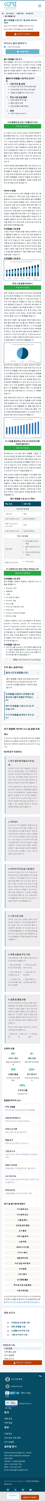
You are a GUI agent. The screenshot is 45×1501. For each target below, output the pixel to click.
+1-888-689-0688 (18, 1461)
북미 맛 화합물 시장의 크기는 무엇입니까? (20, 707)
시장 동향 (8, 1348)
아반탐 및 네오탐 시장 (20, 1322)
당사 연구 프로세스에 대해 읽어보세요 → (25, 1302)
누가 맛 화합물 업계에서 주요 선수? (20, 716)
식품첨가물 (19, 13)
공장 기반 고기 (33, 406)
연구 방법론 (9, 1355)
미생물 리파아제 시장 (20, 1330)
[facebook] (23, 1489)
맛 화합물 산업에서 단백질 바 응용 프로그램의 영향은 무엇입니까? (20, 697)
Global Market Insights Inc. (14, 1481)
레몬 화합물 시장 (18, 1326)
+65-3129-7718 (15, 1467)
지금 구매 (24, 51)
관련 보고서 (9, 1358)
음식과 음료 (10, 13)
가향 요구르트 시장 (19, 1334)
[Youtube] (30, 1489)
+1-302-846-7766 (15, 1464)
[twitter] (15, 1489)
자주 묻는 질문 (10, 1352)
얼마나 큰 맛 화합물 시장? (17, 672)
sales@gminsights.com (18, 1470)
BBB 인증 (32, 1058)
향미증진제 (29, 13)
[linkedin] (7, 1489)
